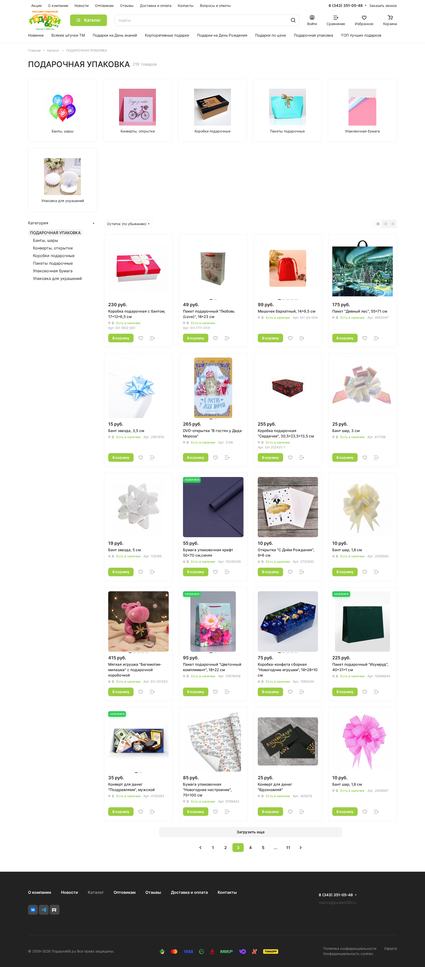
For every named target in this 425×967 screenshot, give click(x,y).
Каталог (96, 892)
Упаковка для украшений (57, 278)
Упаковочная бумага (53, 270)
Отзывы (153, 892)
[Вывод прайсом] (392, 224)
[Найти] (293, 20)
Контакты (227, 892)
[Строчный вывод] (385, 224)
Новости (69, 892)
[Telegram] (44, 910)
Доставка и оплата (189, 892)
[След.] (300, 847)
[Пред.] (200, 847)
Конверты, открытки (53, 247)
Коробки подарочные (54, 255)
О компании (39, 892)
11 (288, 847)
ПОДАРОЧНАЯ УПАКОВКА (55, 232)
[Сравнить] (152, 338)
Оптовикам (125, 892)
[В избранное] (141, 338)
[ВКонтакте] (33, 910)
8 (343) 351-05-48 (346, 5)
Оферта (390, 948)
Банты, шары (45, 240)
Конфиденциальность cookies (348, 954)
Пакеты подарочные (53, 263)
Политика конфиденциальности (349, 948)
